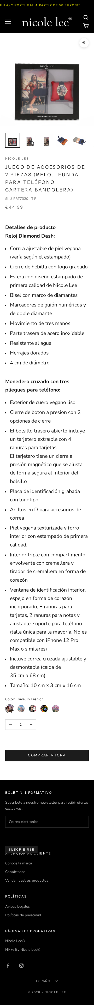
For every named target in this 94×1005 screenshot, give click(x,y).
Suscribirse (21, 849)
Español (44, 981)
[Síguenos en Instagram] (21, 965)
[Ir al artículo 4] (62, 140)
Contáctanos (15, 871)
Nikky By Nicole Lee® (22, 949)
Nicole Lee (17, 158)
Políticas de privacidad (23, 915)
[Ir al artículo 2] (29, 140)
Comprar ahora (47, 755)
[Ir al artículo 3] (46, 140)
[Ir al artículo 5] (79, 140)
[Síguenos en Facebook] (7, 965)
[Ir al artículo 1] (12, 140)
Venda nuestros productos (26, 880)
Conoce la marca (18, 863)
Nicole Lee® (15, 940)
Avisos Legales (17, 906)
